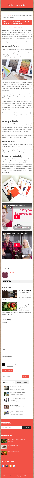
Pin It (20, 281)
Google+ (6, 466)
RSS (10, 466)
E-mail (3, 349)
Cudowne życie (16, 5)
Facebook (3, 466)
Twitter (14, 466)
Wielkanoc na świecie (13, 451)
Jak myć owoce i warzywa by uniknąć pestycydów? (17, 440)
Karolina (9, 27)
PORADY (9, 15)
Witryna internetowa (7, 356)
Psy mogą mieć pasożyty (14, 445)
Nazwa (3, 343)
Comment (4, 322)
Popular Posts (8, 382)
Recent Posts (22, 382)
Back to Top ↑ (5, 476)
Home (3, 15)
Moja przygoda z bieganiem (17, 392)
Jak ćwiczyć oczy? (14, 405)
